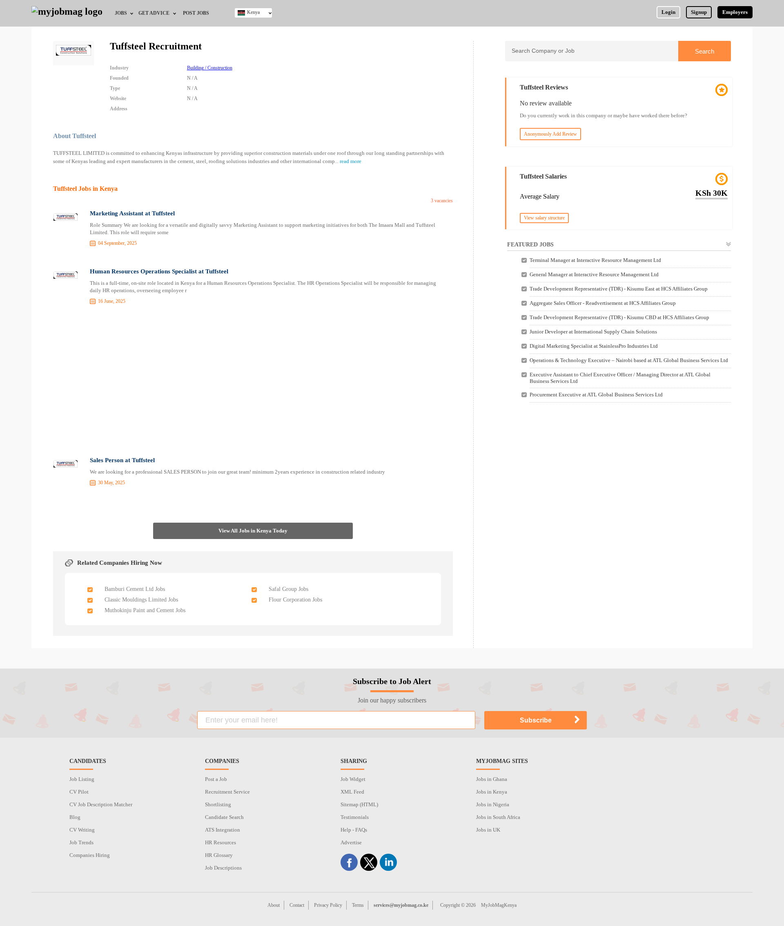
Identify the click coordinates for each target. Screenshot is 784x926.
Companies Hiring (89, 855)
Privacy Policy (328, 905)
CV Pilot (79, 792)
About (273, 905)
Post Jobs (196, 13)
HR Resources (220, 842)
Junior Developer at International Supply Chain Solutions (593, 332)
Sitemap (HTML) (359, 804)
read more (350, 161)
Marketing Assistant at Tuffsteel (132, 213)
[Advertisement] (253, 382)
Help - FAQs (354, 830)
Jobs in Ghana (491, 779)
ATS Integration (222, 830)
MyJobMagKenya (499, 905)
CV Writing (82, 830)
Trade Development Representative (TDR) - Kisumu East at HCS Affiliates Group (619, 289)
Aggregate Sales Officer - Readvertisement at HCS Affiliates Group (603, 303)
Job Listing (81, 779)
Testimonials (355, 817)
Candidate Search (224, 817)
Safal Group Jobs (288, 589)
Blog (74, 817)
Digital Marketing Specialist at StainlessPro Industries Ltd (594, 346)
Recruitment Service (227, 792)
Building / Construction (209, 68)
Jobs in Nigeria (492, 804)
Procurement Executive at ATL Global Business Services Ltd (596, 394)
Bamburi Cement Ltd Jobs (135, 589)
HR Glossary (219, 855)
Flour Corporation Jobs (295, 600)
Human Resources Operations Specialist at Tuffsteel (159, 271)
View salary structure (544, 218)
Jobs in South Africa (498, 817)
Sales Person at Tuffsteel (122, 460)
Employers (735, 12)
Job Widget (353, 779)
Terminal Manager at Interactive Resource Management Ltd (595, 260)
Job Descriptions (223, 868)
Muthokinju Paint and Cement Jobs (145, 610)
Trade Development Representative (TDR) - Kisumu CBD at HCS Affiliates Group (619, 317)
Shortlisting (218, 804)
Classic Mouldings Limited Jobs (141, 600)
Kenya (253, 12)
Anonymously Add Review (550, 134)
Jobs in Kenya (491, 792)
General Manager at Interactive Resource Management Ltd (594, 274)
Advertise (351, 842)
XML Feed (352, 792)
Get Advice (153, 13)
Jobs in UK (488, 830)
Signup (699, 12)
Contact (297, 905)
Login (668, 12)
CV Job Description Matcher (100, 804)
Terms (358, 905)
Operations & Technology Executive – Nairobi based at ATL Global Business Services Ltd (629, 360)
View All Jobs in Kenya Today (252, 531)
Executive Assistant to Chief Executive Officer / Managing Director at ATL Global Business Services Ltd (620, 377)
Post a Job (216, 779)
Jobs (121, 13)
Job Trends (81, 842)
